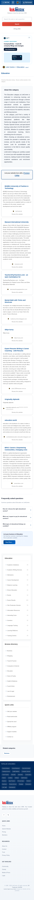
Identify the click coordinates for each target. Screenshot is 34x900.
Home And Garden (26, 768)
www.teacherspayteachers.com (18, 289)
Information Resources (17, 610)
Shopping (9, 656)
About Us (4, 846)
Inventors (17, 620)
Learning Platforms (17, 630)
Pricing (4, 832)
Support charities (12, 731)
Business (9, 650)
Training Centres (17, 635)
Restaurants (28, 784)
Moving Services (12, 784)
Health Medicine (16, 771)
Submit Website (6, 829)
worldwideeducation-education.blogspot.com (18, 437)
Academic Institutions (17, 565)
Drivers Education (17, 590)
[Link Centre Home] (17, 9)
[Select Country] (4, 67)
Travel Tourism (5, 774)
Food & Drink (10, 686)
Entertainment (11, 696)
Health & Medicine (12, 681)
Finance (4, 777)
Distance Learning (17, 585)
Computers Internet (26, 771)
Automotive (20, 774)
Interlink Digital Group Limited (10, 889)
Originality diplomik (12, 399)
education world (11, 420)
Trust (3, 852)
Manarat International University (17, 222)
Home (3, 825)
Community (5, 866)
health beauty (24, 777)
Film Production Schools (17, 605)
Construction (28, 774)
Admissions (17, 575)
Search (17, 24)
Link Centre (10, 67)
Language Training (17, 625)
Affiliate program (11, 726)
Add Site (7, 2)
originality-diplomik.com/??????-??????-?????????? (17, 408)
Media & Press (6, 872)
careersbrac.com (18, 483)
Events (17, 595)
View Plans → (9, 542)
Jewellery (10, 777)
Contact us (10, 736)
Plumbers (29, 780)
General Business (16, 768)
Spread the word (11, 721)
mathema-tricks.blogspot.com (18, 319)
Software (17, 777)
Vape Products (12, 780)
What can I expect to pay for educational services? (15, 517)
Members (4, 835)
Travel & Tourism (11, 661)
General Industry (5, 768)
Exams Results (17, 600)
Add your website (12, 711)
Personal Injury (21, 780)
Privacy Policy (6, 855)
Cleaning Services (6, 771)
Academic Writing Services (17, 570)
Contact (4, 849)
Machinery (4, 784)
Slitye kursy (9, 330)
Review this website (17, 214)
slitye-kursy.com (18, 338)
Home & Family (11, 676)
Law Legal (4, 787)
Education (20, 67)
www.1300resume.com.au (19, 388)
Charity (4, 869)
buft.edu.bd (19, 211)
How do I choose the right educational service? (14, 510)
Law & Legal (10, 691)
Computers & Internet (13, 666)
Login (3, 875)
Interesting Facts (17, 615)
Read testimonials (12, 716)
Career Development (17, 580)
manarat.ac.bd (19, 264)
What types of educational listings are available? (14, 525)
